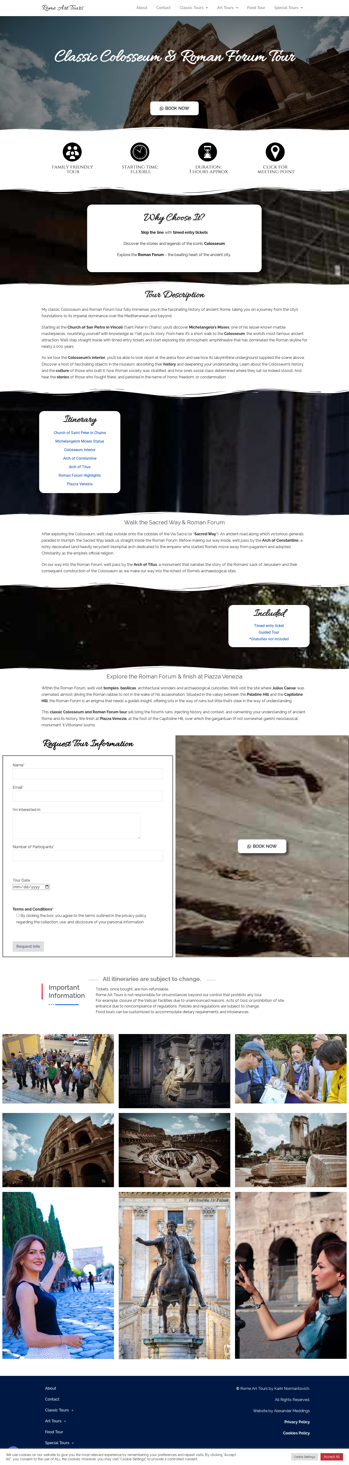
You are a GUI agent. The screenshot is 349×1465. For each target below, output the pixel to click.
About (141, 7)
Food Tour (256, 7)
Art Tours (225, 7)
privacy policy (134, 915)
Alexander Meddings (292, 1411)
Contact (163, 7)
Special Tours (286, 7)
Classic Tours (191, 7)
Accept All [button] (332, 1457)
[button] (193, 7)
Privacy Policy (297, 1422)
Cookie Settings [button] (304, 1457)
